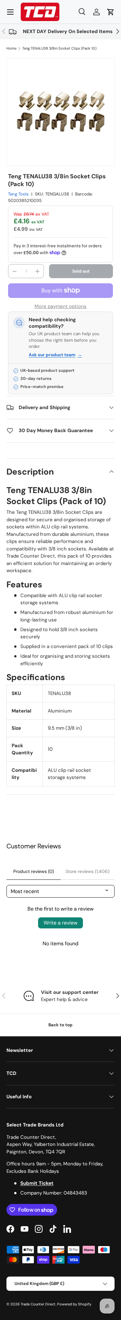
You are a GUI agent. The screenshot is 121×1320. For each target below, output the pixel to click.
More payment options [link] (60, 306)
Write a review (60, 922)
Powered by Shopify (74, 1304)
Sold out (81, 271)
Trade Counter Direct (38, 1304)
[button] (111, 12)
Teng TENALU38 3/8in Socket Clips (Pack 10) (59, 48)
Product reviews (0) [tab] (33, 871)
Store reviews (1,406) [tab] (87, 871)
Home (11, 48)
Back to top (60, 1025)
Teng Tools (18, 194)
